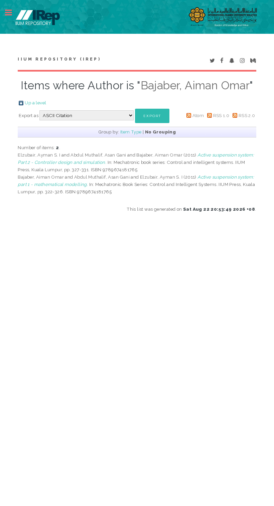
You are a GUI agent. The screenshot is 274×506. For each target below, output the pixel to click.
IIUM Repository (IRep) (59, 59)
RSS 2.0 (247, 115)
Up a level (35, 102)
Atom (198, 115)
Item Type (131, 131)
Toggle (12, 12)
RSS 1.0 (221, 115)
